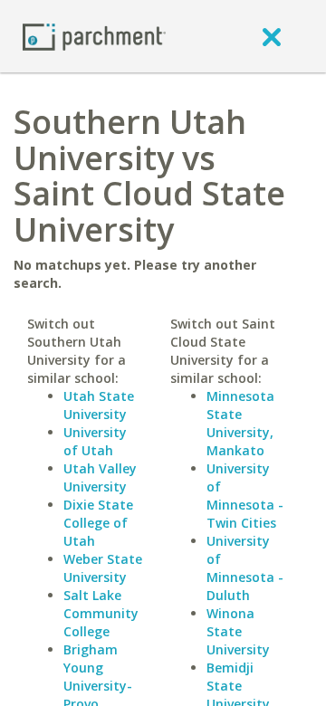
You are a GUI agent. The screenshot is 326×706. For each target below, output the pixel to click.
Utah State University (98, 405)
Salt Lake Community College (101, 613)
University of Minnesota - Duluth (244, 568)
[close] (272, 36)
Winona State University (238, 631)
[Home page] (94, 35)
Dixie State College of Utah (98, 522)
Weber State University (102, 568)
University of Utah (95, 441)
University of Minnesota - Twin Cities (244, 495)
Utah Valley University (100, 477)
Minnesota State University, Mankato (240, 423)
